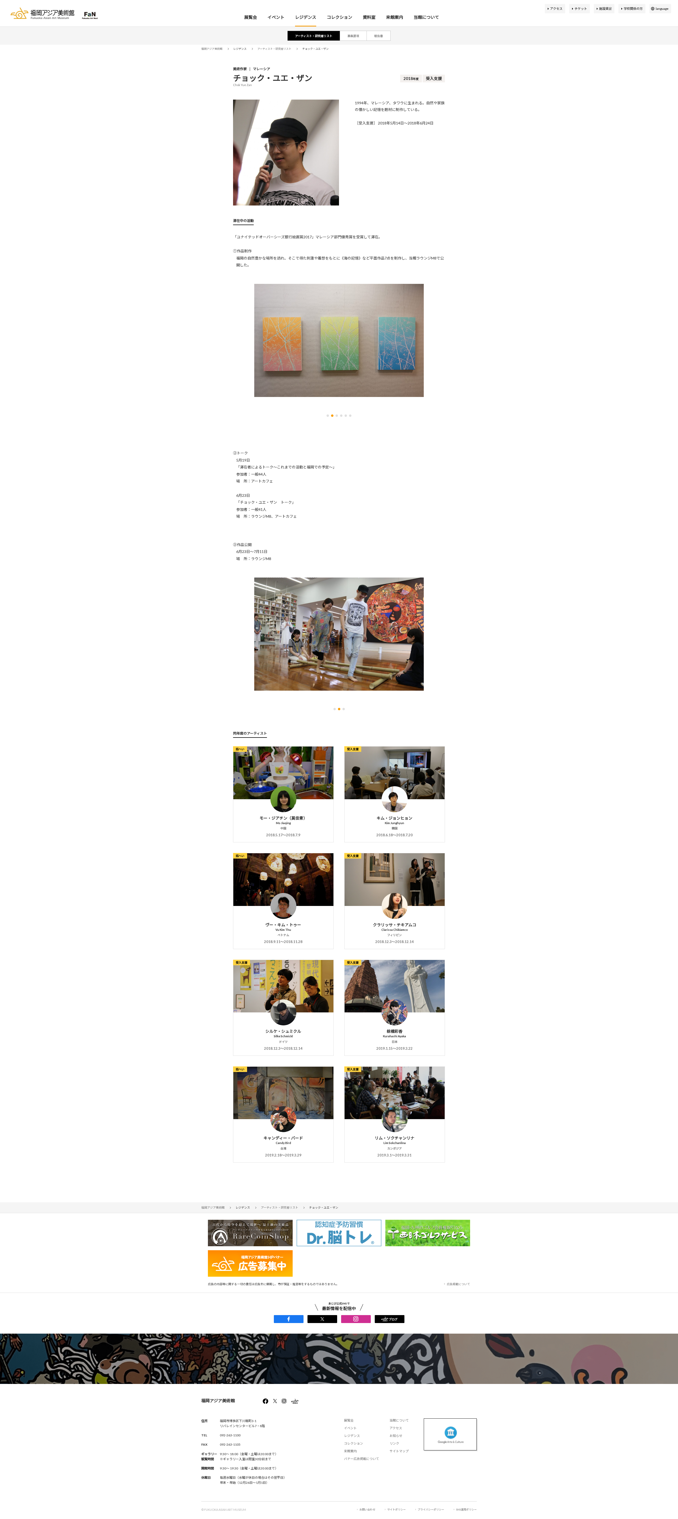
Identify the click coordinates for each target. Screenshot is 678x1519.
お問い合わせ (367, 1509)
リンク (394, 1443)
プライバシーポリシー (431, 1509)
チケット (580, 9)
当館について (426, 17)
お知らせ (396, 1436)
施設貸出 (605, 9)
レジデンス (305, 17)
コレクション (339, 17)
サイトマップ (399, 1451)
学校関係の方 (633, 9)
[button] (328, 415)
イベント (275, 17)
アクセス (556, 9)
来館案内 (394, 17)
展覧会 (250, 17)
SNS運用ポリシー (466, 1509)
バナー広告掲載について (361, 1459)
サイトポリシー (396, 1509)
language (662, 9)
